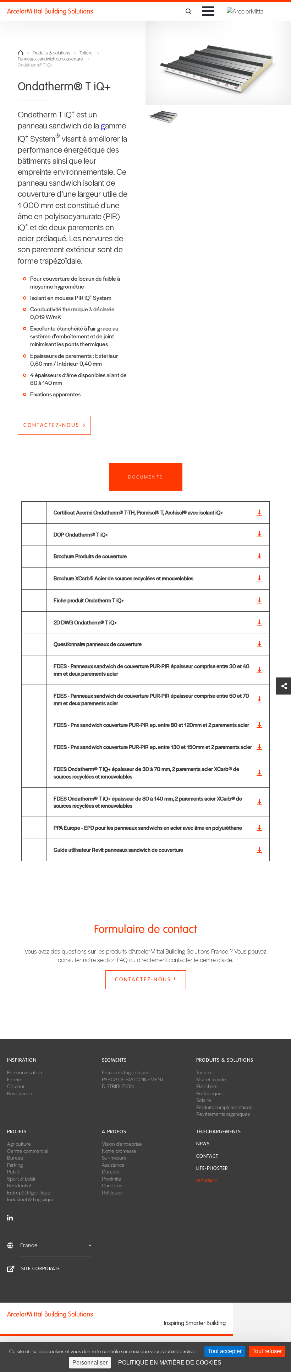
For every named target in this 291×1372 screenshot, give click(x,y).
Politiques (112, 1192)
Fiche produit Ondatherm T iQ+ (89, 600)
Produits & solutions (51, 53)
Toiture (86, 53)
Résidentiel (19, 1185)
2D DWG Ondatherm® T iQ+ (85, 622)
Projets (17, 1132)
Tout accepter (225, 1351)
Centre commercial (27, 1150)
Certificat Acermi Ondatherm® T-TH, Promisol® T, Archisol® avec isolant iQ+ (138, 512)
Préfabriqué (209, 1093)
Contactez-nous (51, 425)
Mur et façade (211, 1079)
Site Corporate (40, 1269)
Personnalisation (24, 1072)
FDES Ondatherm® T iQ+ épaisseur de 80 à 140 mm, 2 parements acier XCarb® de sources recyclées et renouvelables (148, 802)
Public (13, 1171)
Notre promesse (119, 1150)
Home (20, 53)
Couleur (16, 1085)
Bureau (15, 1157)
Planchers (206, 1085)
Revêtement (20, 1093)
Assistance (113, 1164)
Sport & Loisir (21, 1178)
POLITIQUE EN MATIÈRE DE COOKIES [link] (169, 1363)
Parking (15, 1164)
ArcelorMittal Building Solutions (50, 11)
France (29, 1245)
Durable (110, 1171)
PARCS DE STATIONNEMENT (133, 1079)
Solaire (203, 1099)
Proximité (111, 1178)
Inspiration (22, 1060)
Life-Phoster (212, 1168)
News (203, 1144)
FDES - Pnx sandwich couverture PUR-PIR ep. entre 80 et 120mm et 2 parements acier (151, 724)
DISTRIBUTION (118, 1085)
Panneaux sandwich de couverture (50, 59)
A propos (114, 1132)
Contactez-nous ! (145, 979)
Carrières (112, 1185)
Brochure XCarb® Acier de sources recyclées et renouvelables (123, 578)
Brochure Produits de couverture (90, 556)
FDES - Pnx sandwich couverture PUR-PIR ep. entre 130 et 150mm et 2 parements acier (153, 746)
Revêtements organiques (223, 1113)
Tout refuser (267, 1351)
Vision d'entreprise (122, 1143)
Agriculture (19, 1143)
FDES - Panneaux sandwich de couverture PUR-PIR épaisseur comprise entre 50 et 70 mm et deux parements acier (151, 699)
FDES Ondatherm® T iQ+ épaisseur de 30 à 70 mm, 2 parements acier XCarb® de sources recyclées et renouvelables (146, 772)
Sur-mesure (114, 1157)
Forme (14, 1079)
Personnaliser (90, 1363)
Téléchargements (218, 1132)
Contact (207, 1156)
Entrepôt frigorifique (28, 1192)
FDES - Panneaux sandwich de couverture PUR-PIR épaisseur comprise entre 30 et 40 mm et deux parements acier (151, 669)
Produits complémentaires (224, 1106)
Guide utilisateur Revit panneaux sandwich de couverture (118, 849)
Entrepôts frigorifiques (125, 1072)
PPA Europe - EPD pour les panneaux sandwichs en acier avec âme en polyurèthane (148, 827)
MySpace (207, 1181)
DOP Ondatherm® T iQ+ (81, 534)
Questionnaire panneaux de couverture (98, 644)
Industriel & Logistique (31, 1199)
